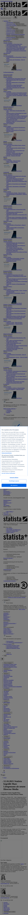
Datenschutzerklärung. (7, 453)
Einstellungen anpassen (14, 480)
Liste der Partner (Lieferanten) (8, 473)
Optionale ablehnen (14, 477)
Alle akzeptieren (14, 485)
